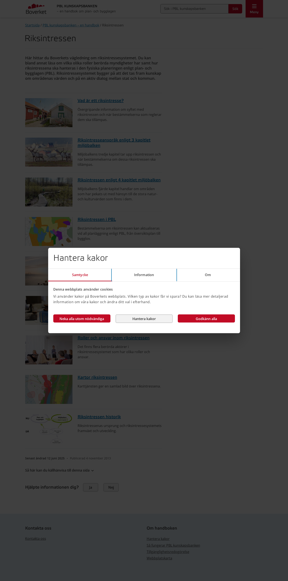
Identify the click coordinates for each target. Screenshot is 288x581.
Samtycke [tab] (80, 274)
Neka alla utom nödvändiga (81, 318)
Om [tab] (208, 274)
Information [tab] (144, 274)
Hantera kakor (144, 318)
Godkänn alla (206, 318)
